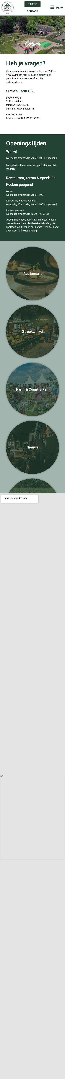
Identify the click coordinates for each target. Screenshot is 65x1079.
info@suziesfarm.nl (38, 74)
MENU (59, 7)
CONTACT (32, 11)
